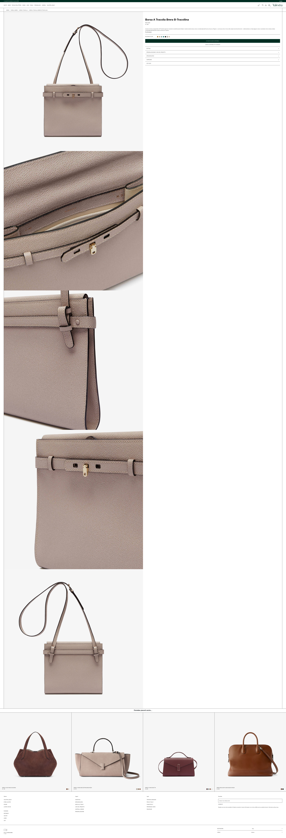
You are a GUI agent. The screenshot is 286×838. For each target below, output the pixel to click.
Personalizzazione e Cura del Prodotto (156, 52)
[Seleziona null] (138, 789)
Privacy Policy (150, 802)
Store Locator (7, 802)
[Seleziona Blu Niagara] (208, 789)
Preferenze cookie (151, 806)
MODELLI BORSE (14, 10)
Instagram (6, 813)
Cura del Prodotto (79, 806)
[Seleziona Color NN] (165, 36)
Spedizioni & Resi (150, 56)
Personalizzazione (20, 1)
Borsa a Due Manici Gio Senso (9, 787)
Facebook (6, 811)
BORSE (7, 10)
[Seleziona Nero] (283, 789)
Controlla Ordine (79, 809)
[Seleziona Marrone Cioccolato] (140, 789)
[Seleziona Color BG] (161, 36)
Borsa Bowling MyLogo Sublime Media (226, 787)
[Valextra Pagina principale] (277, 5)
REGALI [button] (31, 5)
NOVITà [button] (5, 5)
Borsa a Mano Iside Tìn (150, 787)
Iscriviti (220, 804)
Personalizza (37, 5)
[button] (266, 5)
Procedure (149, 809)
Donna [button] (23, 5)
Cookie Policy (150, 804)
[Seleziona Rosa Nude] (68, 789)
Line (5, 820)
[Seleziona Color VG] (163, 36)
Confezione (149, 59)
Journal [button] (44, 5)
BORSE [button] (9, 5)
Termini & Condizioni (151, 799)
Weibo (5, 818)
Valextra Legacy (8, 799)
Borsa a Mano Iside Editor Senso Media (83, 787)
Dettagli (149, 48)
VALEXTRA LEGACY (51, 5)
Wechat (5, 815)
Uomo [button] (28, 5)
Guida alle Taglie (79, 804)
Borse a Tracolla (23, 10)
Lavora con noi (7, 806)
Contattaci (77, 799)
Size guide (149, 63)
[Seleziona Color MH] (157, 36)
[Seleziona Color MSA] (169, 36)
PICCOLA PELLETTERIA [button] (16, 5)
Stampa (5, 804)
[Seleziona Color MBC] (159, 36)
